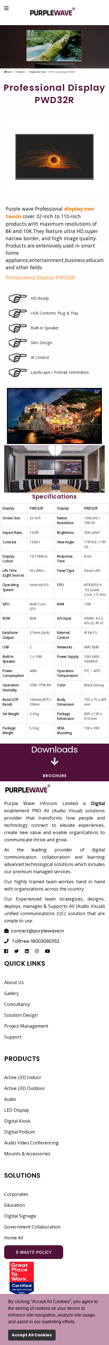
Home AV (13, 1238)
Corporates (16, 1194)
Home (9, 72)
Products (20, 72)
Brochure (55, 776)
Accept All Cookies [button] (32, 1335)
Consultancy (17, 1004)
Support (13, 1037)
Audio (10, 1099)
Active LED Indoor (22, 1077)
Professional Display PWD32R (40, 277)
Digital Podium (19, 1132)
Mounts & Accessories (27, 1154)
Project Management (26, 1026)
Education (14, 1205)
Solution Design (21, 1015)
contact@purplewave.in (37, 931)
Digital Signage (20, 1216)
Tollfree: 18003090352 (35, 941)
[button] (77, 1322)
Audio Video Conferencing (31, 1143)
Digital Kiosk (17, 1121)
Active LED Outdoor (24, 1088)
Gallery (11, 993)
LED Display (16, 1110)
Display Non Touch (37, 72)
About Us (14, 982)
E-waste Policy (33, 1252)
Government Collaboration (32, 1227)
